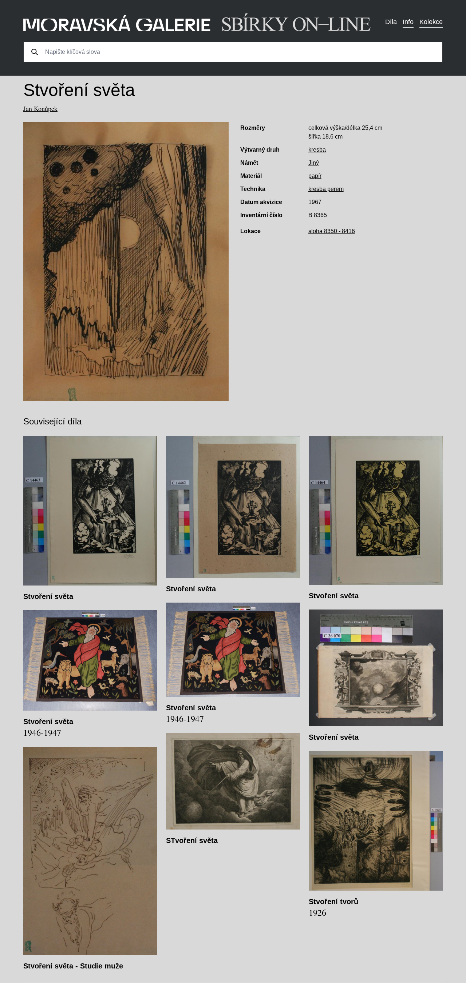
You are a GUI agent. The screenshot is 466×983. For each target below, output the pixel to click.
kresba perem (326, 189)
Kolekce (431, 21)
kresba (317, 150)
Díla (391, 21)
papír (314, 176)
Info (408, 21)
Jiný (313, 163)
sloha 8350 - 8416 (331, 231)
